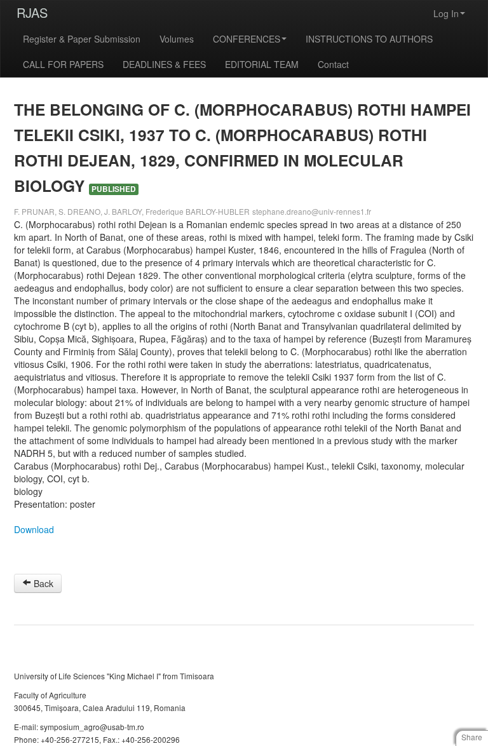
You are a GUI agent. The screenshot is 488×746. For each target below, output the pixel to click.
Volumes (176, 38)
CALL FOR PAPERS (63, 64)
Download (34, 529)
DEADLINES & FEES (164, 64)
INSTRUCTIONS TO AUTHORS (369, 38)
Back (42, 583)
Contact (333, 64)
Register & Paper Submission (81, 38)
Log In (446, 13)
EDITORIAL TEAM (262, 64)
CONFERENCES (246, 38)
